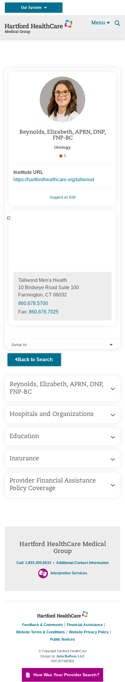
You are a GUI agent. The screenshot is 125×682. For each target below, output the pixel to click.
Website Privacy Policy (89, 632)
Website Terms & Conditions (40, 632)
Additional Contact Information (82, 563)
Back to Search (35, 359)
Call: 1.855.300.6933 (33, 563)
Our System (32, 7)
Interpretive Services (69, 573)
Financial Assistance (85, 625)
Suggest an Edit (62, 197)
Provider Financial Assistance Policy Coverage (53, 485)
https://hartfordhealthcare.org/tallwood (53, 179)
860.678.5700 (33, 303)
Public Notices (62, 639)
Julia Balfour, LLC (70, 656)
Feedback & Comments (42, 625)
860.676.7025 (44, 311)
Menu (99, 23)
